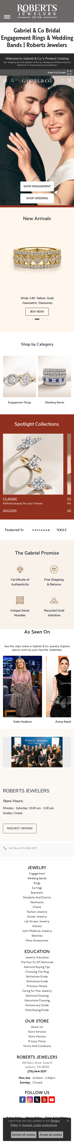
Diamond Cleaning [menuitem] (37, 995)
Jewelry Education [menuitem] (37, 957)
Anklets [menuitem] (37, 926)
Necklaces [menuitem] (37, 902)
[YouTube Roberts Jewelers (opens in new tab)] (52, 1099)
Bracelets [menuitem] (37, 892)
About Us (37, 1027)
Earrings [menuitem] (37, 888)
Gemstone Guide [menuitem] (37, 981)
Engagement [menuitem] (37, 873)
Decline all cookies (23, 1134)
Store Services (37, 1031)
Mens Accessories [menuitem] (37, 940)
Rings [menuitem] (37, 883)
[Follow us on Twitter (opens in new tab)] (37, 1099)
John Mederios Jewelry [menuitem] (37, 931)
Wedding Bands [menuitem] (37, 878)
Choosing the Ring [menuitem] (37, 971)
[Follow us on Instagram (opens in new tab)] (30, 1099)
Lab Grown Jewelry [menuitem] (37, 921)
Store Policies (37, 1036)
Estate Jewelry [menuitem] (37, 916)
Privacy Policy (37, 1041)
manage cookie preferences (39, 1125)
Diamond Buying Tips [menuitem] (37, 967)
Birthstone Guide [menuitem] (37, 976)
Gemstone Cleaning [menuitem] (37, 1000)
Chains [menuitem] (37, 907)
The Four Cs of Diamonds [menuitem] (37, 962)
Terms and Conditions (37, 1046)
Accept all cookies (51, 1134)
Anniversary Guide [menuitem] (37, 1005)
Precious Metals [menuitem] (37, 986)
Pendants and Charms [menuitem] (37, 897)
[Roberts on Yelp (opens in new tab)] (44, 1099)
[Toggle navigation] (7, 17)
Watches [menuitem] (37, 935)
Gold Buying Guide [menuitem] (37, 1010)
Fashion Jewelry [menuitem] (37, 912)
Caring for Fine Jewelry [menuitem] (37, 991)
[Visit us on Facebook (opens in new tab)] (22, 1099)
